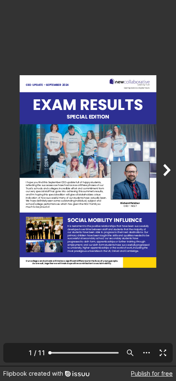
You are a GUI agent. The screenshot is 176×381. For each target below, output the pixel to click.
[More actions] (146, 353)
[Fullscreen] (163, 353)
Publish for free (152, 373)
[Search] (130, 353)
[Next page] (166, 183)
